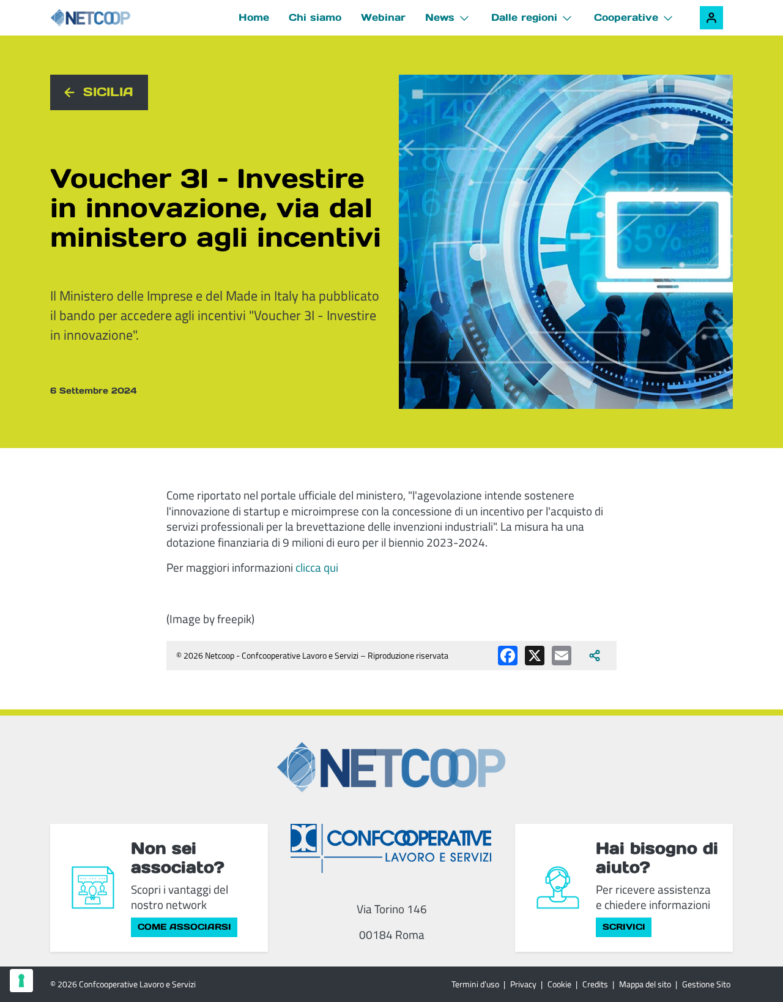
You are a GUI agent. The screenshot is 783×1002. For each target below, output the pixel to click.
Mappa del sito (645, 984)
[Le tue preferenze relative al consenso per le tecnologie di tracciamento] (21, 980)
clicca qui (316, 567)
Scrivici (624, 926)
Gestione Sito (706, 984)
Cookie (559, 984)
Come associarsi (184, 926)
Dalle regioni (524, 17)
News (440, 17)
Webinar (383, 17)
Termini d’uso (475, 984)
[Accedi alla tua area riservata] (711, 17)
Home (254, 17)
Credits (595, 984)
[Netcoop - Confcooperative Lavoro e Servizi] (117, 18)
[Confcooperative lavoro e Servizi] (391, 848)
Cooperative (626, 17)
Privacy (523, 984)
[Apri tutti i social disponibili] (594, 655)
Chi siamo (315, 17)
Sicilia (108, 92)
